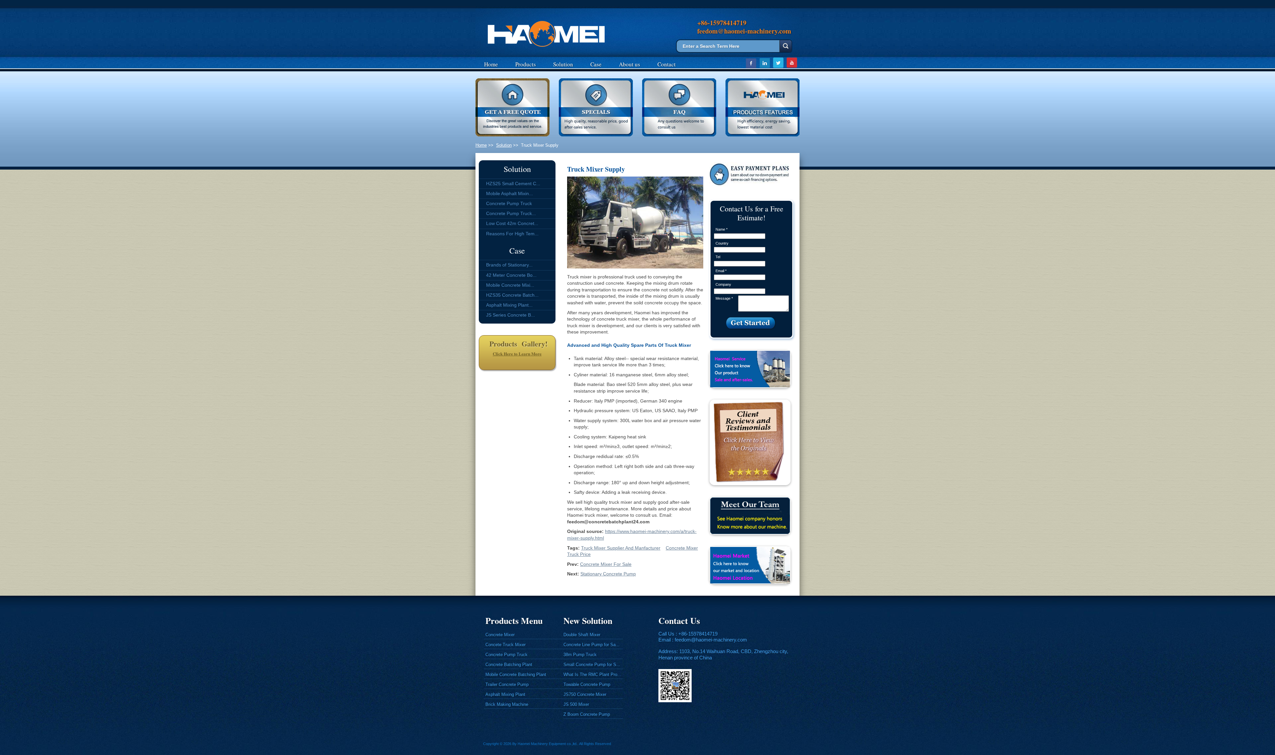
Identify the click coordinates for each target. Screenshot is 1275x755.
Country (722, 243)
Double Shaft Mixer (581, 634)
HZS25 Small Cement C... (513, 183)
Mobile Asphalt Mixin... (509, 193)
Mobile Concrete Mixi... (510, 285)
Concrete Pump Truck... (511, 213)
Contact (666, 64)
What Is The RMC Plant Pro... (592, 674)
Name (721, 229)
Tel (718, 257)
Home (491, 64)
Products (525, 64)
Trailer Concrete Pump (507, 684)
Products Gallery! (517, 343)
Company (723, 284)
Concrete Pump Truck (509, 203)
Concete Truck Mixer (505, 644)
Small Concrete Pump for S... (591, 664)
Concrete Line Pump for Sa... (591, 644)
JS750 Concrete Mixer (584, 694)
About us (629, 64)
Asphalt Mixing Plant (505, 694)
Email (721, 271)
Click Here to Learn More (517, 353)
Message (724, 298)
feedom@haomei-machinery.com (711, 639)
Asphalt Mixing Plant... (509, 305)
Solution (563, 64)
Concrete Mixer (500, 634)
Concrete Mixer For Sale (606, 564)
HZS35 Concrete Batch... (512, 295)
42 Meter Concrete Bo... (511, 275)
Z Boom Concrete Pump (586, 714)
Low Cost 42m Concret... (512, 223)
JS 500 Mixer (576, 704)
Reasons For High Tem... (512, 233)
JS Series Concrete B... (510, 315)
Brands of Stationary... (509, 264)
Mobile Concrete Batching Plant (515, 674)
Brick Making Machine (506, 704)
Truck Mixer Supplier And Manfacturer (620, 548)
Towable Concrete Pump (586, 684)
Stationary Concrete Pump (608, 573)
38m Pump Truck (580, 654)
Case (596, 64)
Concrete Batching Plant (508, 664)
